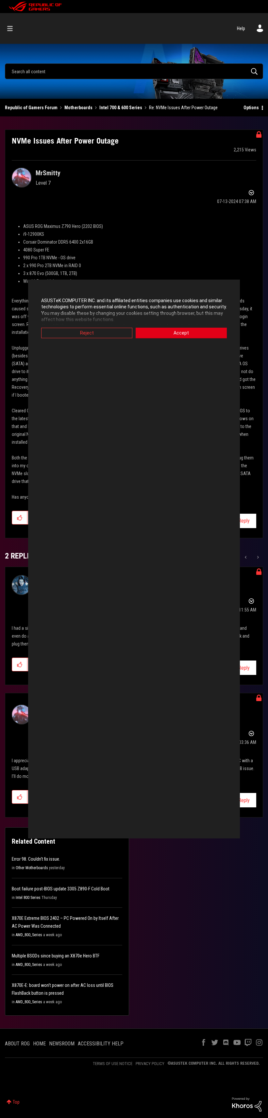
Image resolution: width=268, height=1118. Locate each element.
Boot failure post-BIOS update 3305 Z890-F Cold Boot (60, 888)
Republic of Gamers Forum (31, 107)
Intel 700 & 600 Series (120, 107)
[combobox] (134, 71)
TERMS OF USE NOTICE (112, 1063)
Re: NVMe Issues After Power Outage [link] (183, 107)
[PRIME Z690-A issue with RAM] (257, 557)
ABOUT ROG (17, 1044)
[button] (19, 517)
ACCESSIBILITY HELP (101, 1044)
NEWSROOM (62, 1044)
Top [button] (16, 1102)
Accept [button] (181, 332)
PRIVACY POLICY (150, 1063)
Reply (244, 521)
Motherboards (78, 107)
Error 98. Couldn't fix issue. (36, 859)
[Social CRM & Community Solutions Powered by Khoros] (246, 1104)
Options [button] (251, 107)
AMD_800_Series (29, 935)
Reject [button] (87, 332)
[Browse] (13, 28)
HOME (39, 1044)
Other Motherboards (32, 868)
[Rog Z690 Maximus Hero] (246, 557)
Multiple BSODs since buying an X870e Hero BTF (55, 955)
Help (241, 28)
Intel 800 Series (28, 897)
